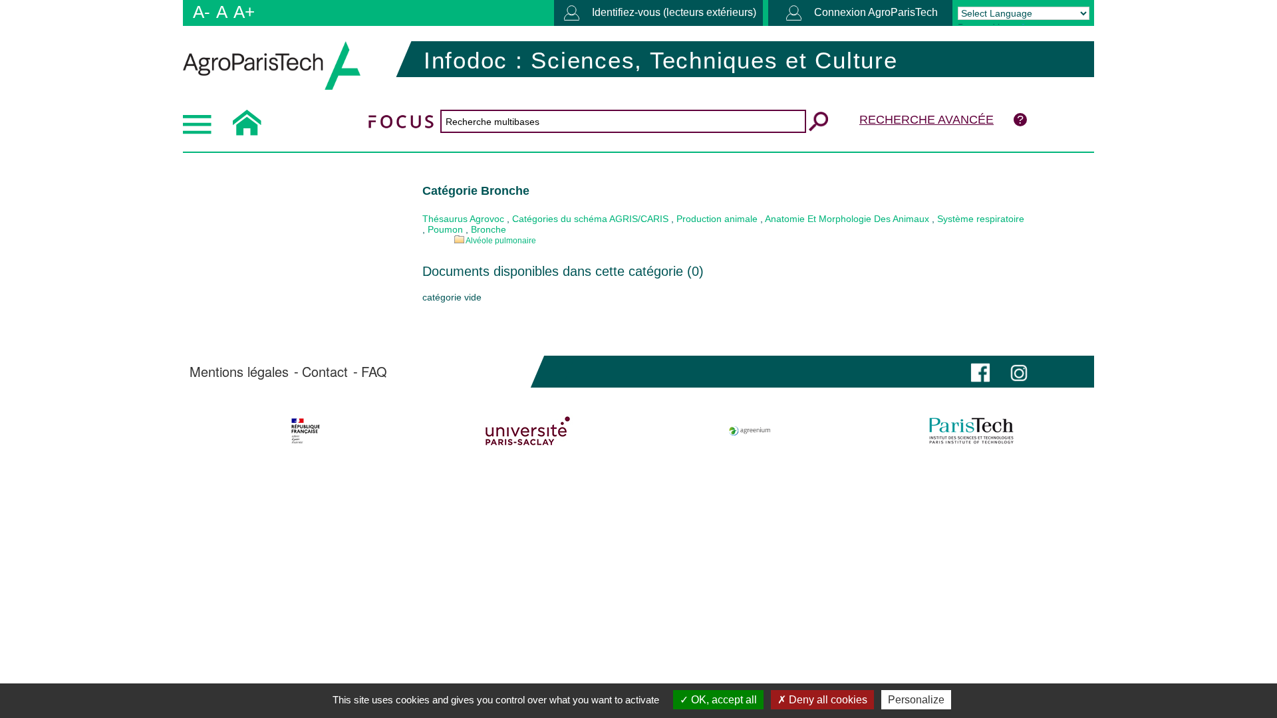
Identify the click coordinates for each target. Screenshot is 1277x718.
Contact (325, 371)
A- (201, 12)
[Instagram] (1019, 371)
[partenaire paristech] (971, 430)
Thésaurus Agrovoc (463, 218)
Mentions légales (239, 371)
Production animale (717, 218)
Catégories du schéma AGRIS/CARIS (590, 218)
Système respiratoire (980, 218)
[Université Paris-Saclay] (527, 430)
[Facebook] (980, 371)
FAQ (374, 371)
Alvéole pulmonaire (501, 240)
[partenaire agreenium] (749, 430)
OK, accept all (722, 699)
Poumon (445, 229)
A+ (244, 12)
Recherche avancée (926, 119)
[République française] (305, 430)
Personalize (916, 699)
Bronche (488, 229)
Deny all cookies (826, 699)
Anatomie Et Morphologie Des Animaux (847, 218)
